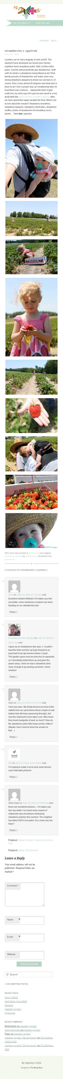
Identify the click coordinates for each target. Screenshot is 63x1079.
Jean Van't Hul (12, 1030)
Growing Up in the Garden (21, 638)
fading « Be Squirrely (28, 850)
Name (13, 919)
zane (10, 595)
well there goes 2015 (16, 1001)
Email (13, 937)
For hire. (8, 28)
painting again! (13, 1009)
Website (11, 954)
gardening (34, 553)
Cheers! (9, 1005)
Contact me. (43, 23)
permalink (9, 559)
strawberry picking (13, 556)
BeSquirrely (31, 556)
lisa (10, 763)
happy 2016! (11, 997)
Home (6, 23)
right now (10, 1013)
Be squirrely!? (22, 23)
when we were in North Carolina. (34, 97)
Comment (13, 885)
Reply (13, 612)
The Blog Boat (36, 1068)
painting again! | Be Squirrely (21, 1037)
